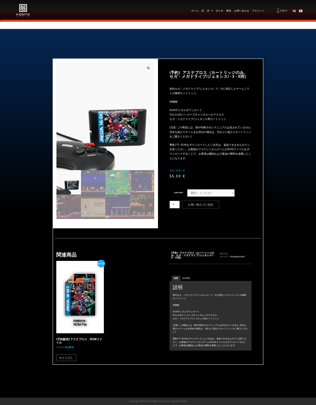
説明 (176, 278)
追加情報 (186, 278)
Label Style (178, 192)
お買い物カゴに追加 (200, 204)
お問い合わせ (241, 10)
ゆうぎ (219, 10)
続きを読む (66, 358)
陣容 (228, 10)
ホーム (195, 10)
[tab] (176, 278)
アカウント (258, 10)
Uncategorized (237, 256)
